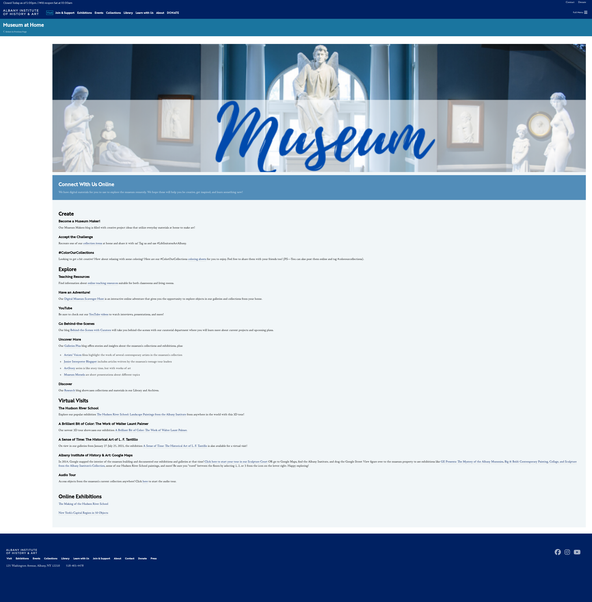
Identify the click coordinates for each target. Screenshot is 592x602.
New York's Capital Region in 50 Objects (83, 513)
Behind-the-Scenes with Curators (90, 330)
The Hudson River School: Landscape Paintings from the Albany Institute (141, 415)
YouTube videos (98, 314)
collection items (92, 243)
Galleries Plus (72, 346)
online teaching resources (103, 283)
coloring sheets (197, 259)
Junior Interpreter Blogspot (80, 362)
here (145, 481)
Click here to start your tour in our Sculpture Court (236, 462)
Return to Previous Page (16, 31)
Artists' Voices (72, 355)
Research (70, 390)
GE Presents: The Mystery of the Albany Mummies (472, 462)
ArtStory (70, 368)
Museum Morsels (74, 375)
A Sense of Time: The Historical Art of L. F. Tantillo (175, 446)
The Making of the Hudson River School (83, 504)
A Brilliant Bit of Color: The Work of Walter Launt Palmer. (151, 430)
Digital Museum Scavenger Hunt (84, 299)
